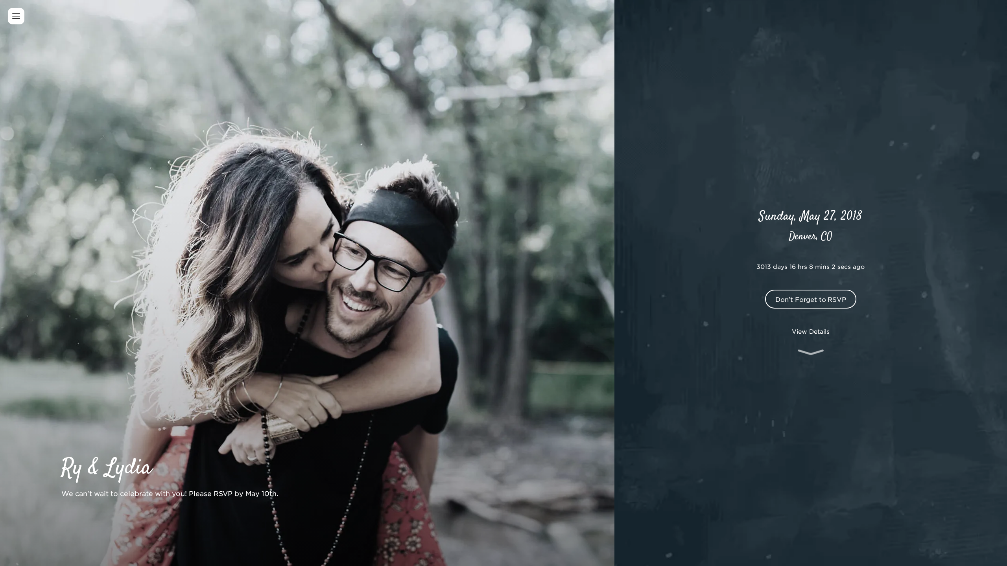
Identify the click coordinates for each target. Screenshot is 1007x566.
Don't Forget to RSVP (810, 299)
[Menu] (16, 16)
